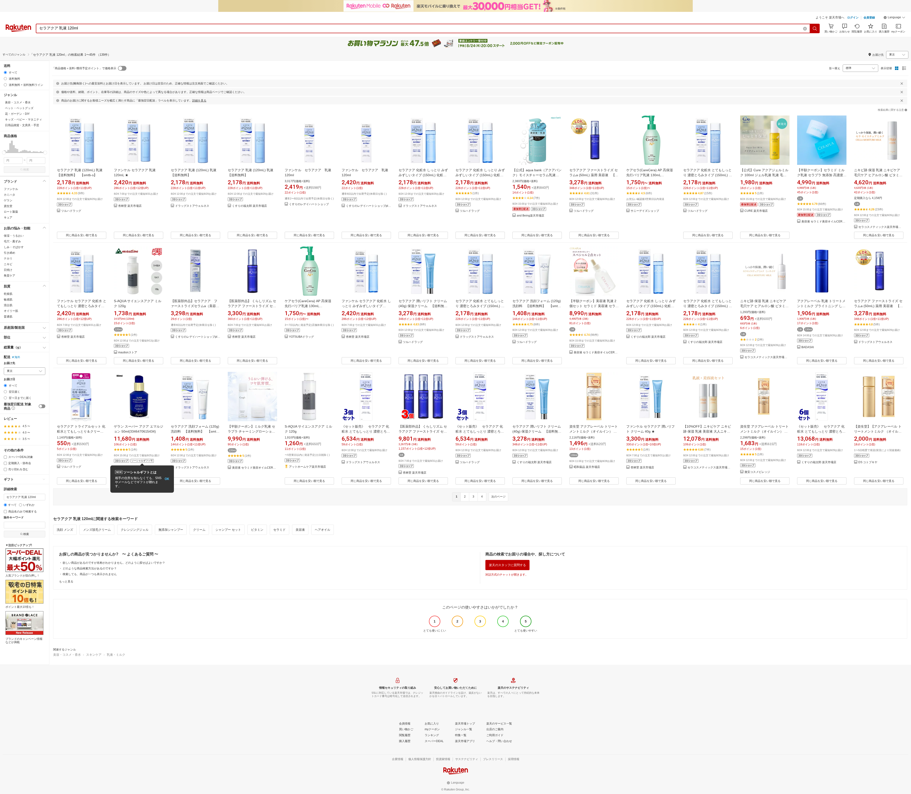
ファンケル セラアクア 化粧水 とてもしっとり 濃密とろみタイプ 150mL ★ (81, 306)
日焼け (8, 270)
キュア (8, 217)
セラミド (279, 529)
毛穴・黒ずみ (12, 241)
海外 (17, 357)
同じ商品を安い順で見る (81, 235)
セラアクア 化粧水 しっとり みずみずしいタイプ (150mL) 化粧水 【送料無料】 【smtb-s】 (424, 175)
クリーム (199, 529)
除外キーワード (14, 517)
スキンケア (94, 654)
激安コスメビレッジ (757, 472)
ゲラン (8, 200)
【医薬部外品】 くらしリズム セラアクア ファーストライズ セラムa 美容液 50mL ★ (252, 306)
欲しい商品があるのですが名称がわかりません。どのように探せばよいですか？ (114, 562)
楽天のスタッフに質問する (507, 565)
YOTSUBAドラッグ (301, 336)
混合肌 (8, 305)
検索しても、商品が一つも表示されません (90, 574)
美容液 (300, 529)
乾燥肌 (8, 293)
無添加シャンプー (170, 529)
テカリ (8, 258)
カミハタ (9, 194)
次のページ (498, 496)
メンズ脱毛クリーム (97, 529)
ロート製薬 (11, 211)
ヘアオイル (322, 529)
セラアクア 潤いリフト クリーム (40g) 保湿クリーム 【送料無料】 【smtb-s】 (423, 306)
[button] (894, 18)
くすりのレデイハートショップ (309, 204)
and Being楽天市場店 (530, 215)
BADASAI (807, 347)
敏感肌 (8, 299)
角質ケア (9, 275)
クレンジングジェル (135, 529)
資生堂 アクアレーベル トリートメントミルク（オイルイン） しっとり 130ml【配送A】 (764, 431)
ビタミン (257, 529)
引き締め (9, 252)
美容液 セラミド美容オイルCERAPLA (823, 221)
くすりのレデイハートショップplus (368, 206)
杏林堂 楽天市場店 (130, 206)
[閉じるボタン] (901, 83)
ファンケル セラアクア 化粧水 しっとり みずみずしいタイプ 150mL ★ (366, 306)
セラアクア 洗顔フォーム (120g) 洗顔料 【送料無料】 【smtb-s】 (536, 306)
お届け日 (9, 379)
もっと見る (66, 581)
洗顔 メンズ (65, 529)
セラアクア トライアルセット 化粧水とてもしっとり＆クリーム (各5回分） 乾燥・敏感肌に (81, 431)
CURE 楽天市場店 (756, 210)
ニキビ (8, 264)
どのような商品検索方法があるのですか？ (90, 568)
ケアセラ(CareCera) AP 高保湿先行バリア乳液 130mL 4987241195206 (649, 175)
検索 (26, 169)
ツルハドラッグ (71, 210)
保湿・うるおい (14, 235)
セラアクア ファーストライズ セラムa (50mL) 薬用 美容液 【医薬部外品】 (593, 175)
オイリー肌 (11, 311)
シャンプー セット (228, 529)
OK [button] (167, 479)
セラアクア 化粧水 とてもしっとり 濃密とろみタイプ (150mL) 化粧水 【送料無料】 (707, 175)
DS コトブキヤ (867, 462)
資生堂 (8, 206)
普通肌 (8, 316)
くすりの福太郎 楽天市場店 (249, 206)
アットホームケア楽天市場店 (307, 466)
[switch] (42, 406)
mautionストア (127, 352)
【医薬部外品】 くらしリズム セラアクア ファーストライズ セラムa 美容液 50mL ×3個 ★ (423, 431)
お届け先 (9, 363)
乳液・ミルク (116, 654)
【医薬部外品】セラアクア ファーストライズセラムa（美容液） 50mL (194, 306)
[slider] (4, 152)
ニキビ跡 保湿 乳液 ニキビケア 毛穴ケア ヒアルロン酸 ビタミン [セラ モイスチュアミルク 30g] (878, 175)
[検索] (815, 28)
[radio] (5, 72)
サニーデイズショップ (645, 210)
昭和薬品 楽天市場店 (587, 467)
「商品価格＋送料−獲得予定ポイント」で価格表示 (84, 68)
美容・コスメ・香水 (67, 654)
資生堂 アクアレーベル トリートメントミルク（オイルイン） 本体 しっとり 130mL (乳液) (593, 431)
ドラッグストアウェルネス (192, 206)
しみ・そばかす (14, 247)
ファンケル (11, 189)
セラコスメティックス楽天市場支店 (880, 227)
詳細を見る (199, 100)
